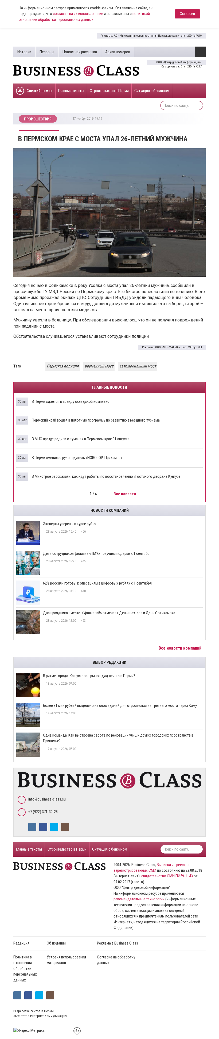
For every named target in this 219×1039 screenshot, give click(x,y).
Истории (24, 52)
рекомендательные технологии (139, 899)
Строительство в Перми (109, 90)
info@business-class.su (47, 799)
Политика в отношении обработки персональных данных (25, 969)
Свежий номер (39, 90)
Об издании (56, 943)
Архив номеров (117, 52)
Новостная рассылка (79, 52)
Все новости (125, 493)
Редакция (21, 943)
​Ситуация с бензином (151, 90)
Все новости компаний (180, 648)
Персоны (47, 52)
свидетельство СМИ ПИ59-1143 (167, 876)
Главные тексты (71, 90)
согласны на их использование (78, 13)
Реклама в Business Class (117, 943)
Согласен (187, 13)
